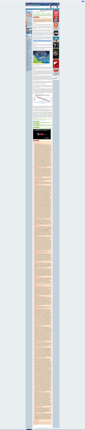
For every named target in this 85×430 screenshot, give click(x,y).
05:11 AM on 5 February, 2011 (39, 225)
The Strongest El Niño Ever (28, 63)
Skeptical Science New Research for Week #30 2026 (29, 60)
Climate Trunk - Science (28, 41)
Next (37, 420)
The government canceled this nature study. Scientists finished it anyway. (29, 56)
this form (37, 40)
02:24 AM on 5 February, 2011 (42, 181)
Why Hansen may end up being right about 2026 (29, 52)
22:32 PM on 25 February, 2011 (41, 357)
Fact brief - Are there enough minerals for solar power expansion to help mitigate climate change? (28, 46)
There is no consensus (29, 20)
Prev (34, 420)
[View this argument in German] (41, 10)
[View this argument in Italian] (46, 10)
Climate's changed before (29, 18)
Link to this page (43, 120)
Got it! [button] (83, 1)
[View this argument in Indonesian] (48, 10)
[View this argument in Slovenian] (47, 10)
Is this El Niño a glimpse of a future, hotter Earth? (28, 40)
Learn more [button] (51, 1)
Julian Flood (35, 226)
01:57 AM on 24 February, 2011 (41, 341)
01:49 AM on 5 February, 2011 (39, 177)
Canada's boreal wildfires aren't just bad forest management (29, 61)
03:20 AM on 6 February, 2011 (42, 296)
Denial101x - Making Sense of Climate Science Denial (46, 128)
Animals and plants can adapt (29, 23)
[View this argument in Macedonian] (50, 10)
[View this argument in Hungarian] (49, 10)
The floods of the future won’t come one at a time (29, 47)
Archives (27, 71)
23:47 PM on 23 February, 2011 (41, 308)
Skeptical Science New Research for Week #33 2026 (29, 44)
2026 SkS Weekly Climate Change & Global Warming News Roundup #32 (29, 48)
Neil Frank (43, 21)
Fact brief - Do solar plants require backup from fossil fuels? (29, 57)
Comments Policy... (48, 422)
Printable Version (35, 120)
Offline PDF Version (39, 120)
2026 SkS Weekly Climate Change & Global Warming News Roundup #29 (29, 64)
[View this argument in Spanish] (40, 10)
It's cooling (28, 21)
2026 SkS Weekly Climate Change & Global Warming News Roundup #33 (29, 43)
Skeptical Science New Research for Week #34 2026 (29, 39)
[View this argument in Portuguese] (43, 10)
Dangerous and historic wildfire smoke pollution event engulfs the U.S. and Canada (29, 62)
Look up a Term (29, 429)
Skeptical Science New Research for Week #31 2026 (29, 55)
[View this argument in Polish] (42, 10)
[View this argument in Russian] (45, 10)
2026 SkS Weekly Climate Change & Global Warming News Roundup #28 (29, 70)
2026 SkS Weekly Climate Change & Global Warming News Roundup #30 (29, 59)
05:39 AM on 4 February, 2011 (42, 167)
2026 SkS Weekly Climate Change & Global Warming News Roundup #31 (29, 54)
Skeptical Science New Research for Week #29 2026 (29, 65)
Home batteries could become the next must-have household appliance (29, 66)
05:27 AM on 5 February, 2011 (42, 236)
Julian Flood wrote (36, 306)
